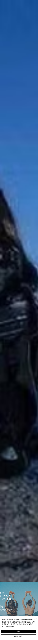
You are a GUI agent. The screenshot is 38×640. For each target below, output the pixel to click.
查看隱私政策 (9, 626)
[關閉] (35, 619)
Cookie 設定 (18, 636)
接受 (18, 631)
